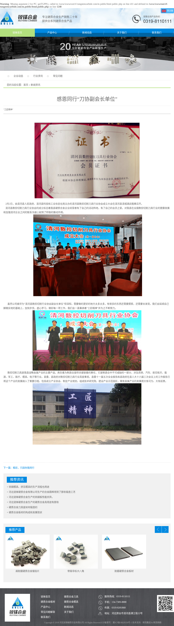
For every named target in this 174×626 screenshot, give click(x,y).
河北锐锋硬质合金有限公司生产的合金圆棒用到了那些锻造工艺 (42, 492)
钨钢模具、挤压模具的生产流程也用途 (29, 487)
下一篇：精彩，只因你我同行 (18, 468)
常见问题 (58, 76)
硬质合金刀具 (71, 596)
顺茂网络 (157, 622)
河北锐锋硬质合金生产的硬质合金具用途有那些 (34, 502)
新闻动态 (87, 32)
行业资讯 (38, 76)
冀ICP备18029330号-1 (122, 622)
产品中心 (52, 32)
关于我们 (122, 32)
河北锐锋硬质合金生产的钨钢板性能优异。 (31, 497)
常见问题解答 (48, 612)
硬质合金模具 (71, 601)
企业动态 (18, 76)
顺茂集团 (147, 622)
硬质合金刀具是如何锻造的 (23, 507)
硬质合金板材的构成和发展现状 (25, 512)
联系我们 (156, 32)
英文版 (170, 11)
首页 (25, 85)
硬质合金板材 (48, 601)
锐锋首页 (17, 32)
